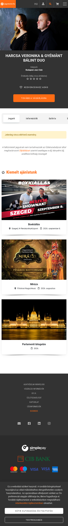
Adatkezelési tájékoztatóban (29, 503)
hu (36, 4)
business (34, 411)
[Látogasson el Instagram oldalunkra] (49, 423)
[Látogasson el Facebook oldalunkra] (29, 423)
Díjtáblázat (24, 150)
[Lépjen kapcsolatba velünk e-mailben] (19, 423)
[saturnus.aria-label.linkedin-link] (39, 423)
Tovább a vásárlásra (34, 98)
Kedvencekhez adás (36, 87)
